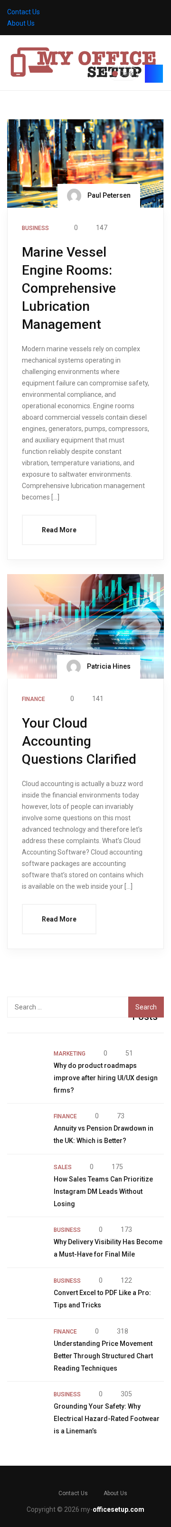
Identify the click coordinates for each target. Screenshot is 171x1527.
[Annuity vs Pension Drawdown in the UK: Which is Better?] (25, 1128)
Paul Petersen (108, 195)
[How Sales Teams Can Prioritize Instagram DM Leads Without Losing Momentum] (25, 1179)
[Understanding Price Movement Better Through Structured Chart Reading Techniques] (25, 1344)
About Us (21, 23)
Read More (59, 530)
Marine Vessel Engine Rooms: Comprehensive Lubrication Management (69, 288)
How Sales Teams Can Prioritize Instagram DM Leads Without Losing (103, 1191)
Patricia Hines (108, 666)
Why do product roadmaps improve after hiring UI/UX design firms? (106, 1078)
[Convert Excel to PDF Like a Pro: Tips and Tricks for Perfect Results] (25, 1293)
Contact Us (23, 12)
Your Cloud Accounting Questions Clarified (79, 741)
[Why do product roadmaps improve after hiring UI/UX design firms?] (25, 1066)
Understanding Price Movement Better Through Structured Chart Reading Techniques (103, 1356)
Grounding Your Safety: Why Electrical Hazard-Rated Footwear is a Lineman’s (107, 1418)
